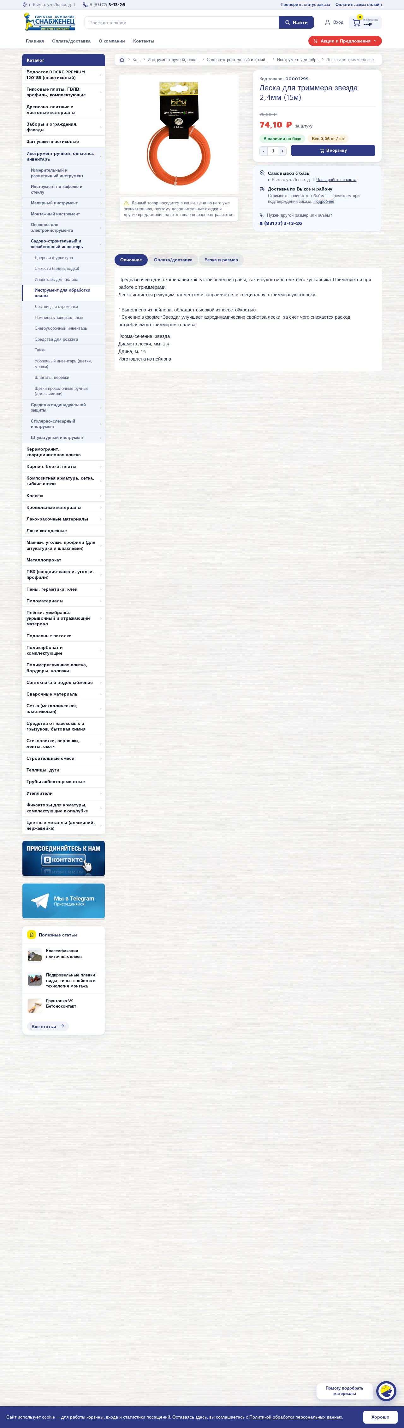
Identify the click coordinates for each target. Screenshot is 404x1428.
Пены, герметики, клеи (52, 589)
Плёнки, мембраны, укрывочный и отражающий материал (58, 618)
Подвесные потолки (49, 635)
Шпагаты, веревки (52, 377)
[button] (334, 22)
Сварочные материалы (53, 694)
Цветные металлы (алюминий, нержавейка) (61, 825)
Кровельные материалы (54, 507)
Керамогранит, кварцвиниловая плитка (54, 452)
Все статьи (44, 1026)
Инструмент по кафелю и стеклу (56, 189)
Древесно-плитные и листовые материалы (51, 109)
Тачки (40, 349)
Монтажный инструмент (55, 213)
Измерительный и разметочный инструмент (57, 173)
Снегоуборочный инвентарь (61, 328)
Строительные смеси (50, 758)
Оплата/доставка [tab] (173, 259)
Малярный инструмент (54, 202)
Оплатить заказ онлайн (359, 4)
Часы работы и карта (336, 179)
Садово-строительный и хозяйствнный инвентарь (57, 243)
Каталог (140, 59)
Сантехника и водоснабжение (60, 682)
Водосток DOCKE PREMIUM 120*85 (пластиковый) (56, 74)
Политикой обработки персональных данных (295, 1416)
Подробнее (323, 201)
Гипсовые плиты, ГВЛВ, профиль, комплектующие (56, 92)
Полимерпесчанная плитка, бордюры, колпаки (57, 667)
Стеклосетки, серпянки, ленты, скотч (53, 743)
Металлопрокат (44, 559)
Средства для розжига (56, 339)
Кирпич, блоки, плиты (51, 466)
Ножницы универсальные (59, 317)
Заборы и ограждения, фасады (52, 127)
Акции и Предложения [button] (346, 40)
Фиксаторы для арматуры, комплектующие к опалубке (57, 807)
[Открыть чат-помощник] (386, 1391)
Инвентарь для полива (56, 279)
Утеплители (40, 793)
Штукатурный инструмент (57, 437)
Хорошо (380, 1416)
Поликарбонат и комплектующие (45, 650)
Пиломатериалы (45, 600)
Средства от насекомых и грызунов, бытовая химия (56, 726)
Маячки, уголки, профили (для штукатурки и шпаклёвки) (61, 545)
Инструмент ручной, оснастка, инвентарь (60, 156)
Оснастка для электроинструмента (52, 227)
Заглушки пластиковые (53, 141)
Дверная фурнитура (54, 257)
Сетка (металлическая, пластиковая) (52, 708)
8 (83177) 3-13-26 (280, 223)
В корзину (336, 150)
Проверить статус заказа (305, 4)
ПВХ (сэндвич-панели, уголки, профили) (60, 574)
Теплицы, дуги (43, 769)
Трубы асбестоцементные (56, 781)
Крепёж (35, 495)
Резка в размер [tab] (221, 259)
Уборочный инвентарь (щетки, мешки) (63, 363)
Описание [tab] (131, 259)
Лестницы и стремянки (56, 306)
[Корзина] (365, 22)
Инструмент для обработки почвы (62, 292)
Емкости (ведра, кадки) (57, 268)
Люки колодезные (47, 530)
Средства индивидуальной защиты (58, 407)
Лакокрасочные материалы (57, 518)
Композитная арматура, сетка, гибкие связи (60, 480)
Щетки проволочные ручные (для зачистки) (61, 391)
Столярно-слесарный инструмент (53, 423)
